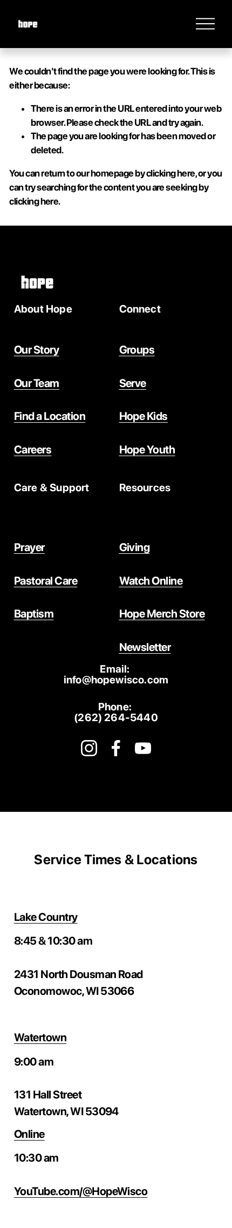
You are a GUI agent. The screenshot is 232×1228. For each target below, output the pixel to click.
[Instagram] (89, 748)
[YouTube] (143, 748)
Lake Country (46, 917)
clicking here (170, 173)
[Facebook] (116, 748)
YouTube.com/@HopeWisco (81, 1191)
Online (29, 1134)
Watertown (40, 1037)
